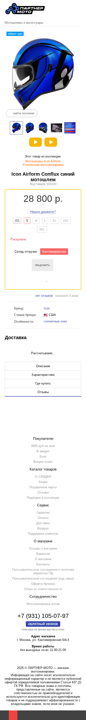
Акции (43, 482)
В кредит (43, 451)
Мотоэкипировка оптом (43, 604)
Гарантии (43, 512)
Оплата (43, 518)
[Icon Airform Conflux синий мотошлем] (16, 127)
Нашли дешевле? (43, 212)
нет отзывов (44, 295)
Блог (43, 456)
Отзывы (43, 492)
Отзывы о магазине (43, 548)
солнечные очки (56, 321)
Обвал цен (15, 33)
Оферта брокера (43, 584)
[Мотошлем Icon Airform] (35, 142)
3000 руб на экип (43, 446)
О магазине (43, 559)
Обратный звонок (43, 624)
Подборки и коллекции (43, 497)
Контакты (43, 564)
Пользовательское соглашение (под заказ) (43, 578)
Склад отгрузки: (26, 251)
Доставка (43, 523)
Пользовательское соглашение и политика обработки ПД (43, 571)
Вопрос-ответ (43, 462)
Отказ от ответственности (43, 589)
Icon (47, 308)
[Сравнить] (40, 278)
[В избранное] (47, 278)
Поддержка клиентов (43, 533)
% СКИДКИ (43, 476)
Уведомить (42, 265)
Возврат (43, 528)
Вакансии (43, 554)
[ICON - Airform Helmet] (50, 142)
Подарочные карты (43, 487)
